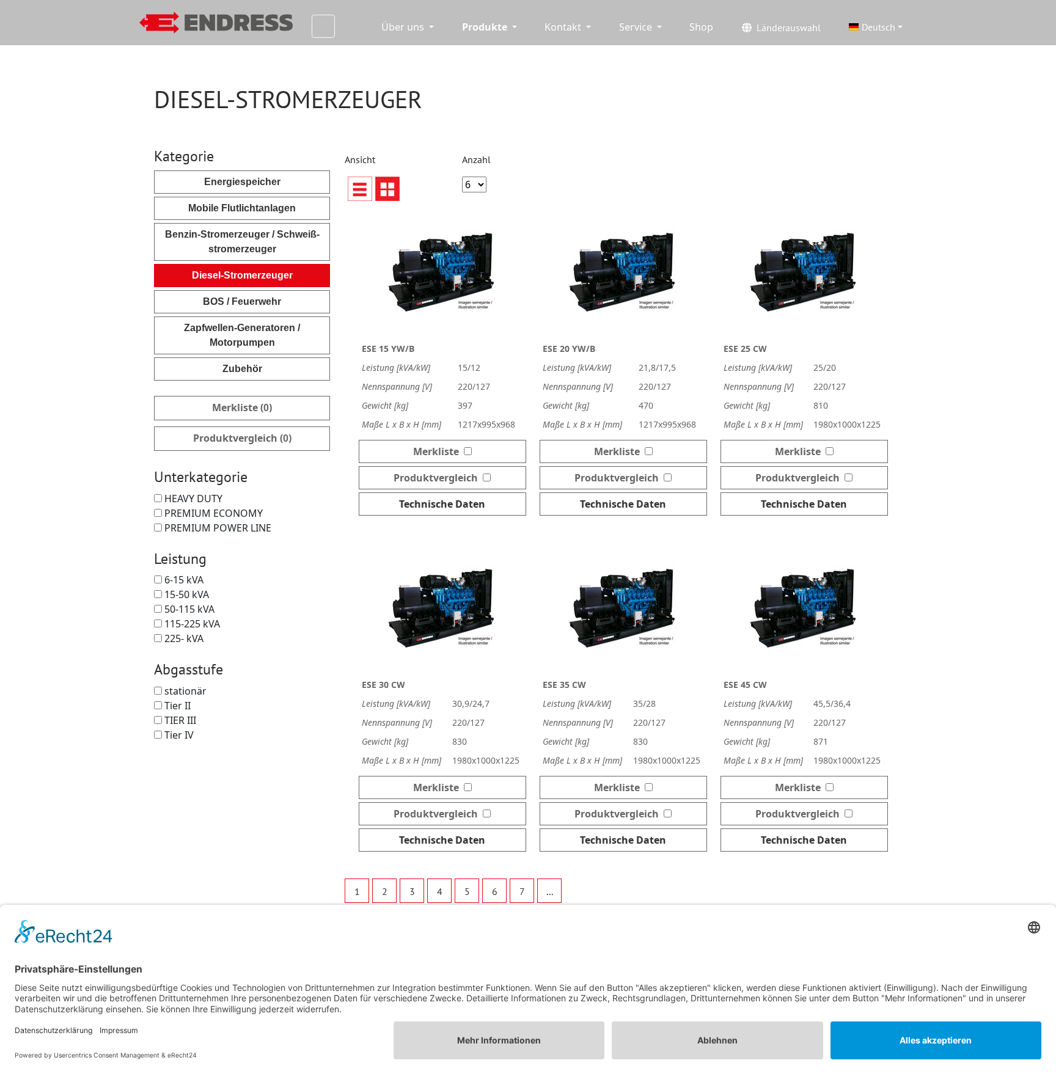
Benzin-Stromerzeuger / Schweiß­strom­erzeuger (242, 241)
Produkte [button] (486, 27)
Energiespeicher (242, 182)
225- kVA (183, 638)
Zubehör (242, 368)
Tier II (176, 705)
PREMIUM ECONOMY (212, 513)
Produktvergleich (438, 477)
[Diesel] (216, 23)
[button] (876, 27)
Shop (701, 27)
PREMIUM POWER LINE (216, 528)
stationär (184, 691)
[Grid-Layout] (387, 189)
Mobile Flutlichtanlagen (242, 208)
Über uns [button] (404, 27)
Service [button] (636, 27)
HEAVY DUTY (192, 498)
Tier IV (178, 735)
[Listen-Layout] (360, 189)
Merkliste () (242, 407)
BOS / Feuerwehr (242, 301)
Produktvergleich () (242, 438)
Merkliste (438, 451)
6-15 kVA (183, 579)
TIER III (179, 720)
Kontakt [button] (564, 27)
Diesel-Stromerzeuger (242, 275)
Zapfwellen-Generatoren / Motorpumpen (242, 335)
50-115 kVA (188, 609)
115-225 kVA (191, 623)
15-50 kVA (185, 594)
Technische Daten (442, 504)
